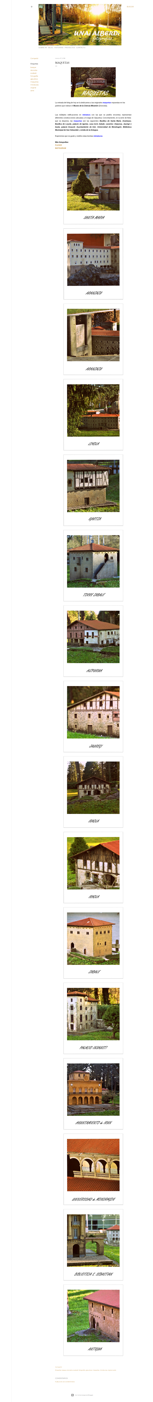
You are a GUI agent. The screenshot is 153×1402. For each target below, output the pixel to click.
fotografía (34, 76)
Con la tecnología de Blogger (84, 1395)
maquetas (34, 82)
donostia (33, 70)
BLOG (50, 48)
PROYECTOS (70, 48)
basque (33, 67)
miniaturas (34, 85)
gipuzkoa (34, 79)
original (33, 88)
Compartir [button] (34, 58)
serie (32, 91)
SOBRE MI (43, 48)
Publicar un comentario (65, 1382)
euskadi (33, 73)
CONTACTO (80, 48)
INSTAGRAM (60, 148)
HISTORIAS (58, 48)
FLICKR (58, 145)
